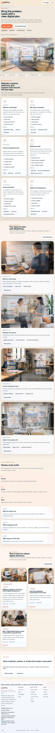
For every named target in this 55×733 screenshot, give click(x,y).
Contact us (20, 673)
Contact (33, 692)
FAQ (32, 699)
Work (19, 692)
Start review (34, 689)
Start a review (7, 26)
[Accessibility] (2, 730)
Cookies (45, 694)
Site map (45, 696)
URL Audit (33, 694)
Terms (45, 692)
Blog (19, 696)
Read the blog (48, 564)
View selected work (20, 26)
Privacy (45, 689)
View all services (47, 237)
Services (20, 689)
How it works (34, 696)
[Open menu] (52, 2)
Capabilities (21, 694)
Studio (32, 701)
